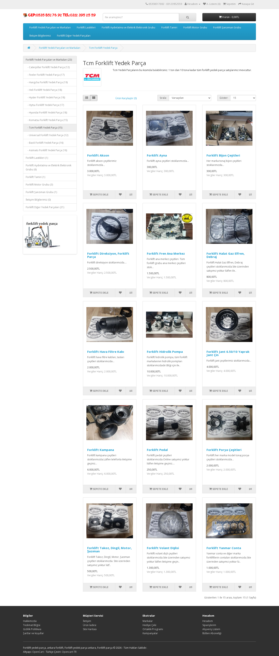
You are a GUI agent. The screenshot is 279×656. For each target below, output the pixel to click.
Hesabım (207, 621)
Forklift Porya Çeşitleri (223, 450)
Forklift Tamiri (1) (35, 177)
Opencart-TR (69, 652)
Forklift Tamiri (169, 27)
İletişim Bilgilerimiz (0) (38, 199)
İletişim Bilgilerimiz (40, 35)
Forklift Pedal (157, 450)
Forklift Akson (98, 155)
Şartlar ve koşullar (33, 633)
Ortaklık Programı (153, 629)
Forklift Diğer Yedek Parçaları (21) (45, 207)
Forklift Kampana (100, 450)
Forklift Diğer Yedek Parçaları (73, 35)
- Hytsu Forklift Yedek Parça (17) (45, 105)
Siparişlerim (209, 625)
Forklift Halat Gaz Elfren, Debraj (225, 255)
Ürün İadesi (89, 625)
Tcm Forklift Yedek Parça (103, 48)
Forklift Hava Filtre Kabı (105, 352)
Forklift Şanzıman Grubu (227, 27)
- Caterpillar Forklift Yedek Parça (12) (48, 67)
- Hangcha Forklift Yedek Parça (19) (47, 82)
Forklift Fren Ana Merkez (166, 253)
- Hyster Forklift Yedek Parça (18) (45, 97)
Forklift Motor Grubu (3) (39, 184)
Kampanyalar (150, 633)
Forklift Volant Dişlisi (163, 548)
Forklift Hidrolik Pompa (165, 352)
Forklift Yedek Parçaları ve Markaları (50, 27)
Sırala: (163, 98)
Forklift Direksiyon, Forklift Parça (108, 255)
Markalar (148, 621)
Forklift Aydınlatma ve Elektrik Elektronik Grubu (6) (48, 167)
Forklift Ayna (157, 155)
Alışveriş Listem (211, 629)
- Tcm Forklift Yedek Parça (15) (44, 127)
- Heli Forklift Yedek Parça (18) (44, 90)
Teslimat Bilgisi (31, 625)
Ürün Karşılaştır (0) (126, 98)
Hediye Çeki (149, 625)
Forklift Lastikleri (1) (37, 158)
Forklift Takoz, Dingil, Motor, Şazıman (109, 549)
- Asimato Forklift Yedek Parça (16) (46, 150)
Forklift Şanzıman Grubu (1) (41, 192)
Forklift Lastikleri (86, 27)
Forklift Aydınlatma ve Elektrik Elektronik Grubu (128, 27)
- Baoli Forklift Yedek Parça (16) (44, 142)
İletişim (87, 621)
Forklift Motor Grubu (195, 27)
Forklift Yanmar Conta (223, 548)
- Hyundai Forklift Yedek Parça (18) (46, 112)
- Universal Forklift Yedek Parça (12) (47, 135)
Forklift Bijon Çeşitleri (223, 155)
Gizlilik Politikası (32, 629)
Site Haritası (90, 629)
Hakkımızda (30, 621)
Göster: (224, 98)
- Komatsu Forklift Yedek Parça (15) (47, 120)
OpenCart (38, 652)
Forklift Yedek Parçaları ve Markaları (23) (49, 59)
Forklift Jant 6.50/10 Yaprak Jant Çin (227, 353)
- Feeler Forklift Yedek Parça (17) (45, 75)
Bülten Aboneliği (211, 633)
